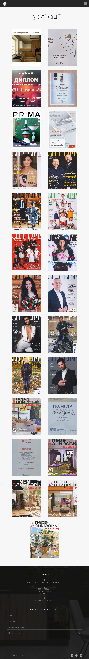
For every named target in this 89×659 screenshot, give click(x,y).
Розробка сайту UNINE (16, 655)
